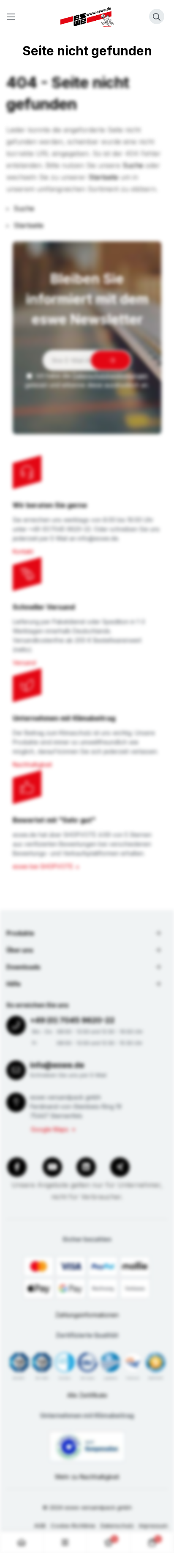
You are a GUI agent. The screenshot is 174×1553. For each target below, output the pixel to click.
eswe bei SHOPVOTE (43, 866)
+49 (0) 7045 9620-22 (72, 1020)
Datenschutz (117, 1525)
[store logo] (87, 17)
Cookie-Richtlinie (73, 1525)
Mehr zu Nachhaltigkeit (87, 1476)
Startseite (103, 177)
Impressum (153, 1525)
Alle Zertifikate (87, 1395)
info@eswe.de (57, 1065)
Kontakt (23, 551)
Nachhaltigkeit (32, 764)
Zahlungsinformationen (87, 1314)
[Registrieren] (110, 360)
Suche (132, 165)
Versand (24, 662)
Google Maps (49, 1129)
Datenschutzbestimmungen (110, 375)
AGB (40, 1525)
